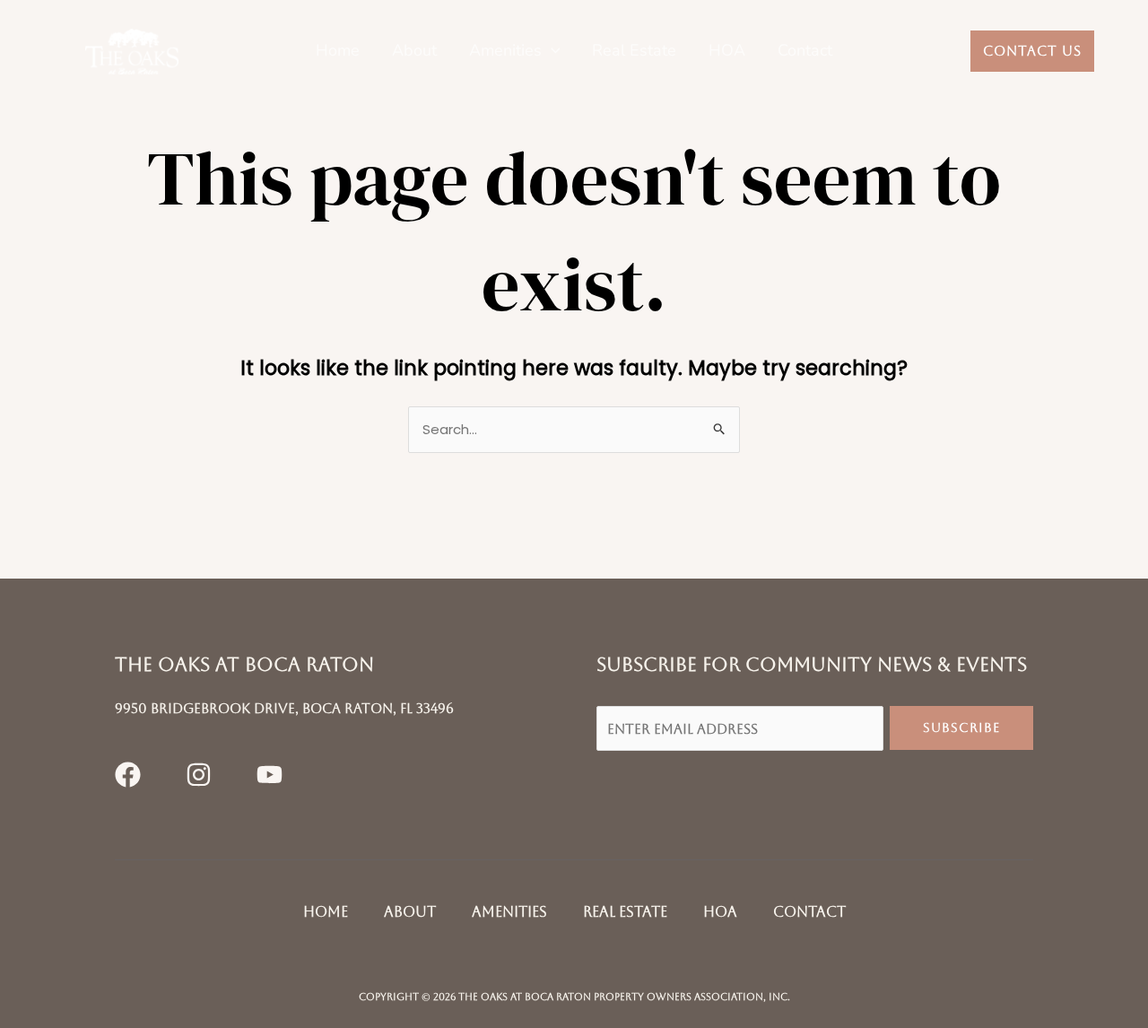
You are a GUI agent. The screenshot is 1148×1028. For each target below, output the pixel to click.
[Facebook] (128, 775)
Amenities (505, 51)
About (414, 51)
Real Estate (634, 51)
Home (338, 51)
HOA (727, 51)
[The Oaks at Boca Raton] (131, 50)
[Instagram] (199, 775)
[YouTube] (270, 775)
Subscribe (961, 727)
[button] (551, 51)
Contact (805, 51)
